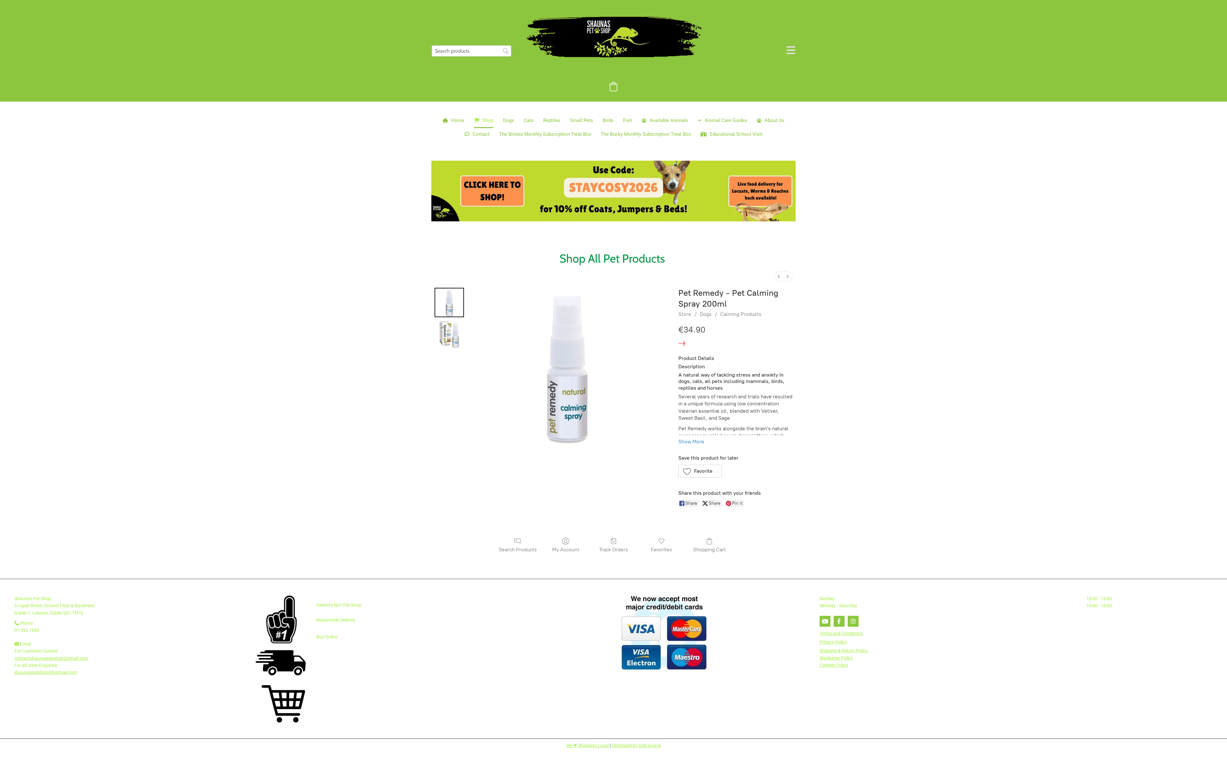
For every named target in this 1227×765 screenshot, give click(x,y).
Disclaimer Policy (836, 658)
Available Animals (669, 120)
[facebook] (839, 621)
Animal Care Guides (726, 120)
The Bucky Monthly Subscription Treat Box (646, 134)
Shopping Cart (709, 550)
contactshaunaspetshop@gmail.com (51, 658)
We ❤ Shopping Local (587, 745)
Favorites (661, 550)
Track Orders (613, 550)
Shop (487, 120)
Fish (627, 120)
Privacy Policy (833, 642)
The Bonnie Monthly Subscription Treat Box (545, 134)
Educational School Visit (736, 134)
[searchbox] (471, 51)
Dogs (508, 120)
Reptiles (551, 120)
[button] (700, 471)
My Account (565, 550)
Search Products (518, 550)
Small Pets (581, 120)
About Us (774, 120)
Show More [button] (691, 442)
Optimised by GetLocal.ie (636, 745)
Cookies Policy (834, 665)
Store (684, 314)
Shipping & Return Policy (844, 650)
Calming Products (740, 314)
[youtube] (825, 621)
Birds (608, 120)
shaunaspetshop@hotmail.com (45, 672)
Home (457, 120)
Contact (481, 134)
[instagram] (853, 621)
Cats (529, 120)
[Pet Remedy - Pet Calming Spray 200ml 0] (449, 302)
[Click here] (613, 191)
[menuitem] (778, 276)
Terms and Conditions (841, 633)
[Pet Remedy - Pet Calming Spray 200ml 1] (449, 334)
